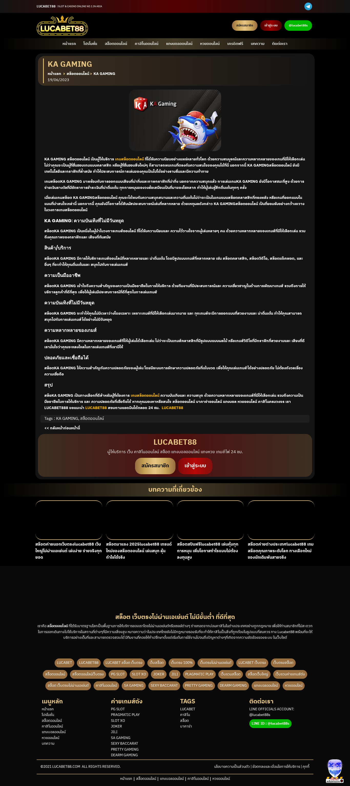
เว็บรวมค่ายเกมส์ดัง (290, 674)
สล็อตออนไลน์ (116, 44)
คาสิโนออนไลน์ (146, 44)
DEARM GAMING (233, 685)
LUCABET (64, 663)
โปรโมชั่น (90, 44)
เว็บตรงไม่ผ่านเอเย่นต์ (215, 663)
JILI (174, 674)
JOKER (158, 674)
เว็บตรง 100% (182, 663)
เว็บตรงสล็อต (283, 663)
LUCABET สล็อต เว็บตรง (124, 663)
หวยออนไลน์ (210, 44)
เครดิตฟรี (235, 44)
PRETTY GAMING (199, 685)
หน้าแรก (69, 44)
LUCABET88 (88, 663)
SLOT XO (139, 674)
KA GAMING (67, 418)
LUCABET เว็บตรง (252, 663)
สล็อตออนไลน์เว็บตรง (88, 674)
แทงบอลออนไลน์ (179, 44)
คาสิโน (185, 715)
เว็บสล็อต (157, 663)
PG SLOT (118, 674)
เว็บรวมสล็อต (231, 674)
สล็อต (184, 721)
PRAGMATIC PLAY (125, 715)
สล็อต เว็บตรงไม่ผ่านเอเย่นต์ (68, 685)
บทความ (257, 44)
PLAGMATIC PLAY (199, 674)
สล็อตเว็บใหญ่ (258, 674)
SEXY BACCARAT (164, 685)
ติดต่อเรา (279, 44)
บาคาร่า (186, 726)
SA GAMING (133, 685)
